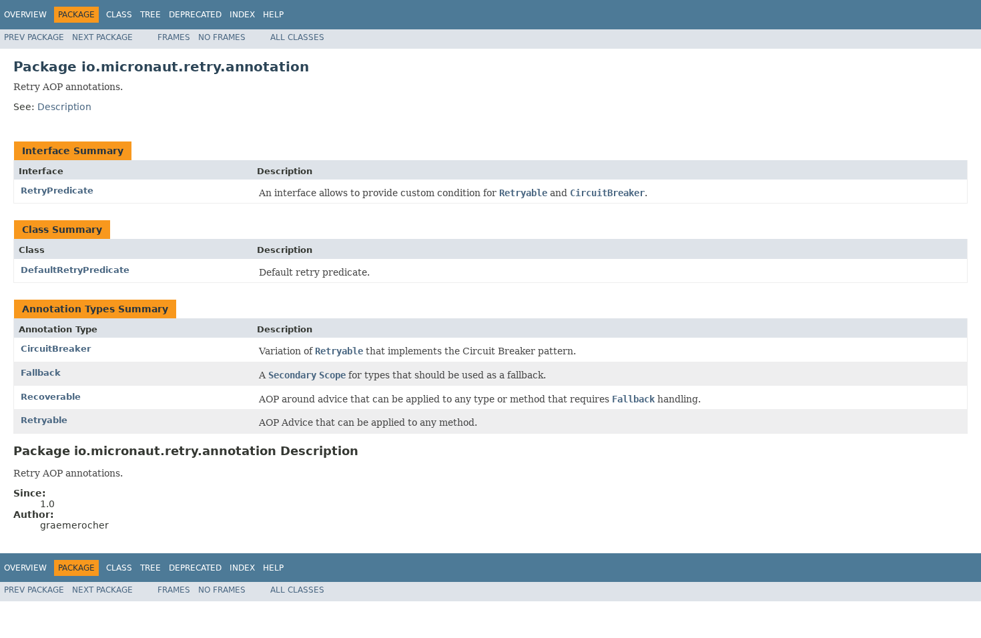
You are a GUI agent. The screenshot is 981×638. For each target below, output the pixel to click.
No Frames (222, 37)
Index (242, 14)
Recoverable (51, 397)
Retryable (44, 420)
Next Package (102, 37)
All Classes (297, 37)
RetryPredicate (57, 191)
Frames (173, 37)
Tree (150, 14)
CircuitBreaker (56, 349)
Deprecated (195, 14)
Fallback (41, 373)
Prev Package (34, 37)
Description (64, 106)
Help (273, 14)
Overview (25, 14)
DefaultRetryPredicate (75, 270)
